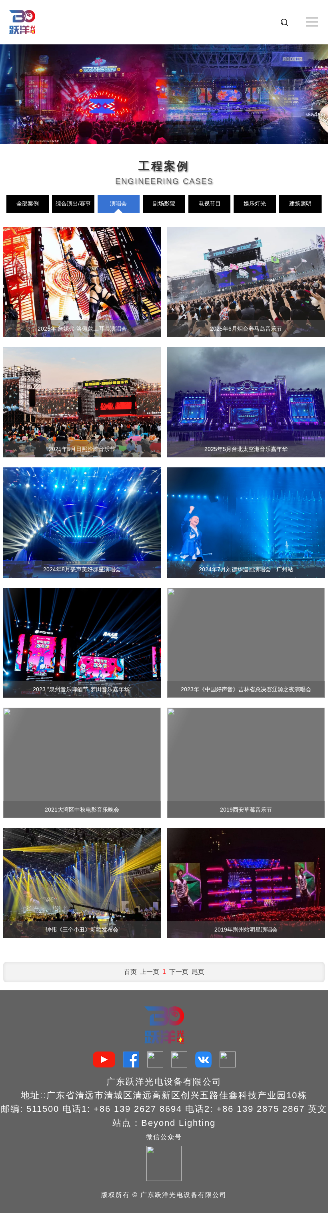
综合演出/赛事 (73, 203)
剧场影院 (164, 203)
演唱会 (118, 203)
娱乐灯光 (255, 203)
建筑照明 (300, 203)
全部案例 (27, 203)
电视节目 (209, 203)
